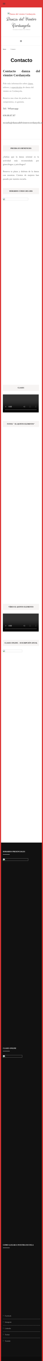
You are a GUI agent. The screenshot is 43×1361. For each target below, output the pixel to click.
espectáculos (16, 87)
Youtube (7, 1341)
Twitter (7, 1335)
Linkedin (8, 1328)
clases (30, 83)
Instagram (8, 1322)
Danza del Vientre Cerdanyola (21, 22)
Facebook (8, 1316)
